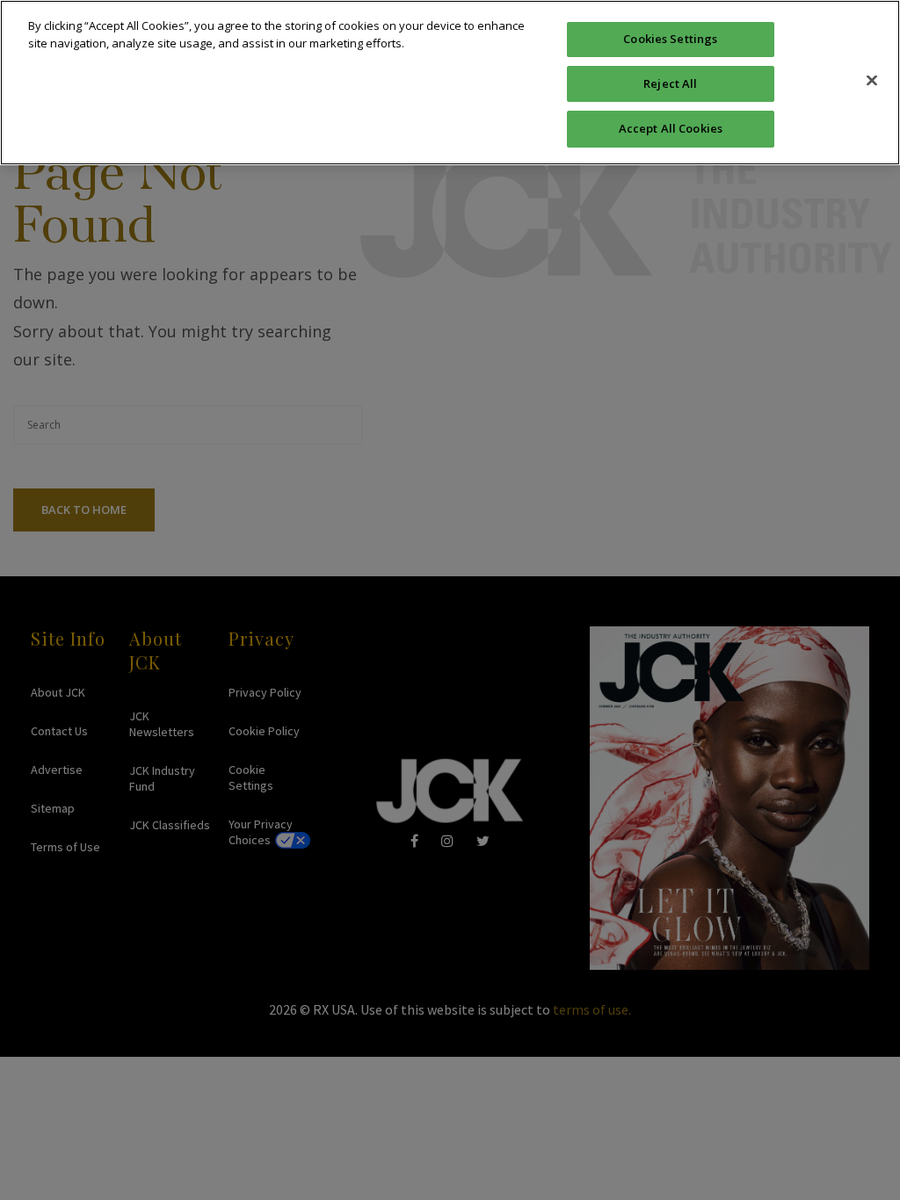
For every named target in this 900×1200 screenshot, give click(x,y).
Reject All (670, 83)
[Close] (872, 80)
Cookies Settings (670, 39)
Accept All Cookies (670, 128)
